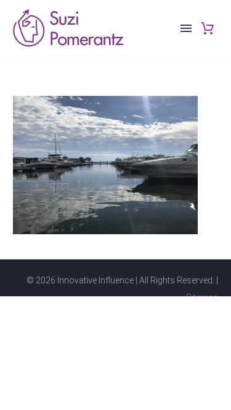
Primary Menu (186, 28)
